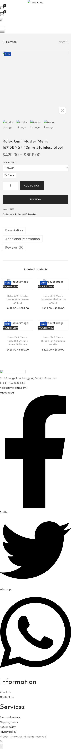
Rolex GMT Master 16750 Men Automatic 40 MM (53, 341)
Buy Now (35, 199)
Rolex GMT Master (26, 214)
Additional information (22, 239)
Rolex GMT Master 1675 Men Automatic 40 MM (18, 300)
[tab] (35, 230)
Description (14, 230)
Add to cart (32, 185)
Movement (9, 162)
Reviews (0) (14, 247)
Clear (11, 175)
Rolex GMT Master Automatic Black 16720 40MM (53, 300)
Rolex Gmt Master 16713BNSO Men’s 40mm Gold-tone (18, 341)
